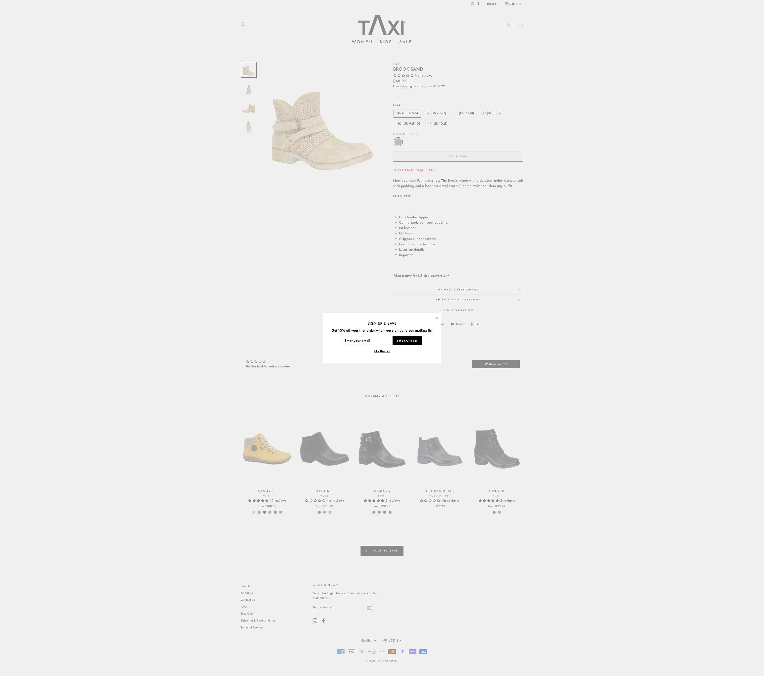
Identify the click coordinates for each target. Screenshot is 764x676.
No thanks (382, 351)
